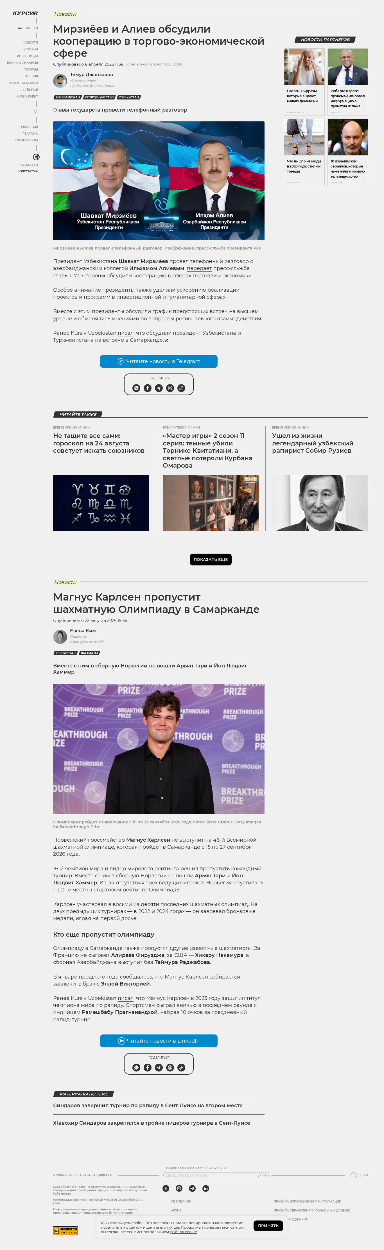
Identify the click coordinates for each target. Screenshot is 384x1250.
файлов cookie (183, 1231)
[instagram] (179, 1188)
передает (199, 268)
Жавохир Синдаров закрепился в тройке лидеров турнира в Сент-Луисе (151, 1123)
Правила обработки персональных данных (312, 1210)
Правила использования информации (307, 1201)
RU (20, 28)
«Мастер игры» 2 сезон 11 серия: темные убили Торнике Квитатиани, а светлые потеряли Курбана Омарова (207, 450)
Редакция (29, 127)
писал (126, 333)
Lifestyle (30, 90)
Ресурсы (30, 69)
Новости (30, 42)
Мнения (31, 76)
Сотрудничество (99, 97)
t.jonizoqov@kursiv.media (92, 85)
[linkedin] (205, 1188)
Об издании (181, 1201)
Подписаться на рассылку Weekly (196, 1168)
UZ (28, 28)
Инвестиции (27, 56)
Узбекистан (28, 171)
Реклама (30, 133)
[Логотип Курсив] (25, 13)
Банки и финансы (22, 63)
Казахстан (29, 165)
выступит (191, 840)
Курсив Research (23, 83)
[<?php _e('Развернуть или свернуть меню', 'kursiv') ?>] (36, 157)
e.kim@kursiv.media (87, 642)
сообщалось (136, 977)
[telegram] (192, 1188)
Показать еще (211, 559)
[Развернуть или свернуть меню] (36, 112)
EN (36, 28)
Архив (176, 1210)
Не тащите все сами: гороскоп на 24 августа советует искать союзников (99, 443)
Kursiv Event (27, 96)
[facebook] (165, 1188)
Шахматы (89, 653)
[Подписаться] (264, 1175)
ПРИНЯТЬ (268, 1225)
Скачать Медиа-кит (290, 1219)
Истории (30, 49)
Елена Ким (83, 630)
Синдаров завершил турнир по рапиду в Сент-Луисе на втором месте (148, 1105)
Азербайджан (68, 97)
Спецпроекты (26, 140)
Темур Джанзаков (91, 74)
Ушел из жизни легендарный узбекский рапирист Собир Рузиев (312, 443)
